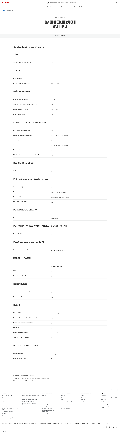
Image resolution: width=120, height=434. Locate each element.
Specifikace (62, 35)
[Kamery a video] (44, 6)
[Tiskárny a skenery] (62, 6)
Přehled (57, 35)
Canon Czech (5, 427)
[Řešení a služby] (71, 6)
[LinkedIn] (109, 427)
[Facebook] (103, 427)
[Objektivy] (51, 6)
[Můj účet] (117, 2)
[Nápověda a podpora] (84, 6)
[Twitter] (113, 427)
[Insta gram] (106, 427)
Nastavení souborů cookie (103, 423)
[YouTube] (116, 427)
